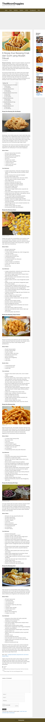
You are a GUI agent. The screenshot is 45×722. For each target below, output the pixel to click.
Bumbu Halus (8, 95)
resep (4, 667)
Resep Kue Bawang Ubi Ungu (9, 102)
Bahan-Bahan (7, 86)
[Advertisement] (22, 20)
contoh (26, 10)
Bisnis (39, 10)
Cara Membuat (8, 87)
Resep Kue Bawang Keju (8, 98)
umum (6, 10)
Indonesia (16, 10)
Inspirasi (21, 10)
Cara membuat (8, 96)
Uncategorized (33, 10)
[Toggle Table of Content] (16, 83)
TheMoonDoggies (13, 3)
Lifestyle (4, 666)
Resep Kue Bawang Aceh (9, 105)
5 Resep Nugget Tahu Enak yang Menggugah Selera (13, 671)
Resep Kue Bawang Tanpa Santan (10, 92)
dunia (10, 10)
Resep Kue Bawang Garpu (9, 88)
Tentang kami (21, 720)
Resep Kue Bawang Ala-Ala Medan (10, 84)
